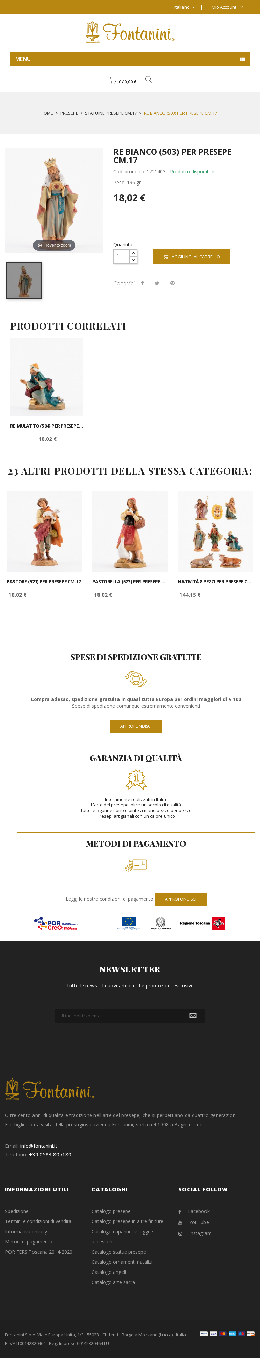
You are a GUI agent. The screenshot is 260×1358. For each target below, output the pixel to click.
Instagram (200, 1233)
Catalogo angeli (109, 1272)
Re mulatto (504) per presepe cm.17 (46, 426)
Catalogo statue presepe (119, 1251)
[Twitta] (157, 283)
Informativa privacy (26, 1231)
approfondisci (136, 726)
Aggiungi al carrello (196, 256)
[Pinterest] (172, 283)
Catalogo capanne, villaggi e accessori (122, 1236)
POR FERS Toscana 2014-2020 (38, 1251)
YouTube (199, 1222)
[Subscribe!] (193, 1016)
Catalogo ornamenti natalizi (122, 1262)
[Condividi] (142, 283)
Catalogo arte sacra (113, 1282)
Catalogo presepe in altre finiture (128, 1221)
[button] (122, 82)
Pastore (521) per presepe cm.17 (44, 581)
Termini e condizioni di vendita (38, 1221)
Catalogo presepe (111, 1211)
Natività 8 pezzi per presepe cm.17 (215, 581)
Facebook (199, 1211)
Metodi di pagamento (28, 1241)
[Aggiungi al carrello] (70, 348)
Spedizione (17, 1211)
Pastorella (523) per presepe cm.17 (130, 581)
